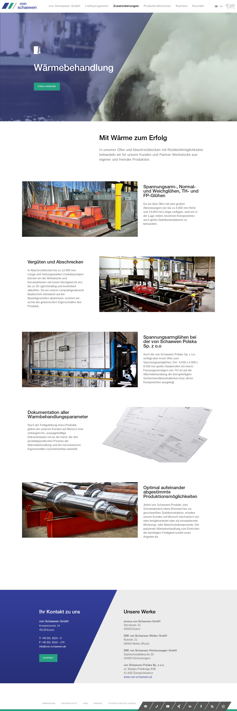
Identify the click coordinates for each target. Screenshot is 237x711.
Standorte (230, 7)
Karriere (182, 6)
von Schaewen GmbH (64, 6)
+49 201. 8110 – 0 (51, 638)
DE (216, 6)
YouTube (168, 706)
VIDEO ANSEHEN (47, 86)
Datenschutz (69, 703)
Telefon (157, 706)
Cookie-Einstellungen (122, 703)
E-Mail (145, 706)
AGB (85, 703)
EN (221, 6)
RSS (212, 706)
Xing (179, 706)
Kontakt (198, 6)
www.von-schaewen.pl (138, 676)
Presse (98, 703)
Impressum (48, 703)
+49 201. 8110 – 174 (52, 642)
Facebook (201, 706)
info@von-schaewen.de (52, 646)
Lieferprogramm (97, 6)
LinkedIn (190, 706)
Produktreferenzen (157, 6)
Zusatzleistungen (126, 6)
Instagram (223, 706)
